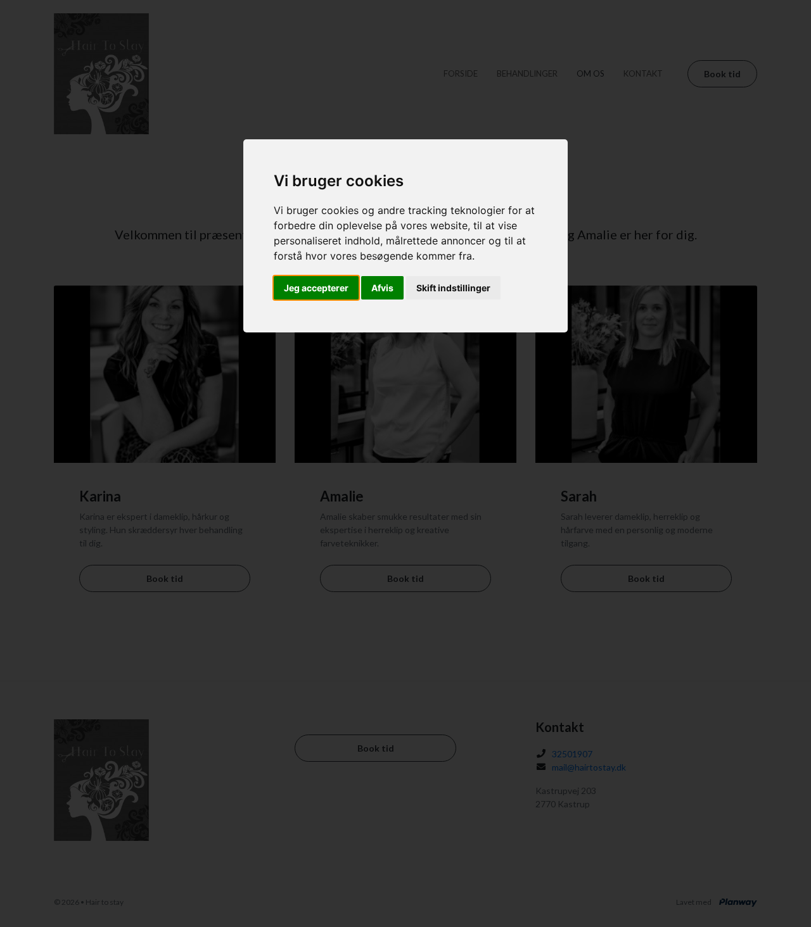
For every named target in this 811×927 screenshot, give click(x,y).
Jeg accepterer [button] (316, 287)
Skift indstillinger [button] (453, 287)
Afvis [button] (382, 287)
